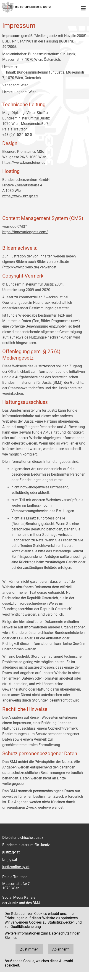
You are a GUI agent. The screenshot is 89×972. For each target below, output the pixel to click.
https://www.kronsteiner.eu (23, 162)
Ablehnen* (60, 949)
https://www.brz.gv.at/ (20, 196)
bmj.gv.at (9, 859)
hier (13, 937)
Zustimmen (29, 949)
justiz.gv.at (11, 852)
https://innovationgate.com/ (25, 232)
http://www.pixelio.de (20, 267)
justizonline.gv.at (15, 867)
